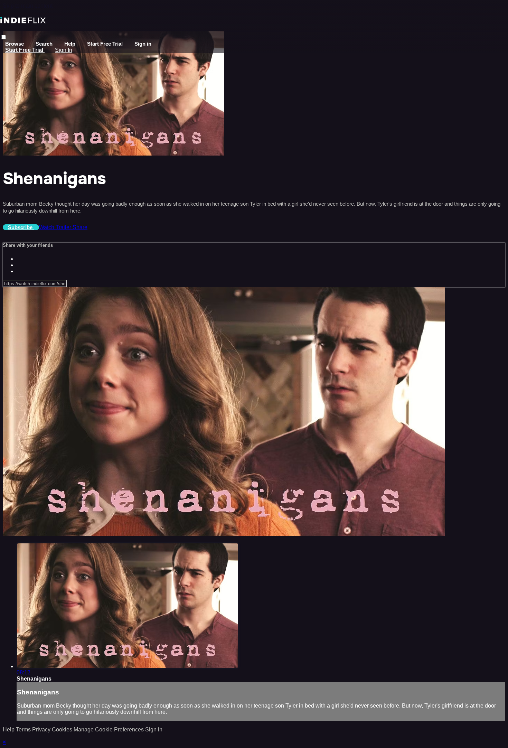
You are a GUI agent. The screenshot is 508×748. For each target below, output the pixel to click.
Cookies (63, 729)
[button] (3, 37)
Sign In (63, 50)
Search (45, 44)
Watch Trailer (56, 227)
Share (80, 227)
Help (69, 44)
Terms (24, 729)
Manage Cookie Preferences (109, 729)
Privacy (42, 729)
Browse (15, 44)
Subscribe (21, 227)
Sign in (142, 44)
